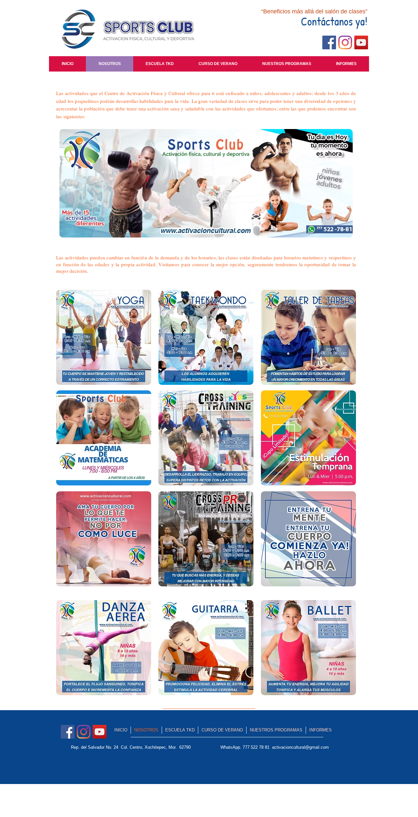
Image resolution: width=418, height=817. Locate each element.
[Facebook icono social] (329, 42)
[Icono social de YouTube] (361, 42)
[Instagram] (345, 42)
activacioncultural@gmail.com (300, 747)
